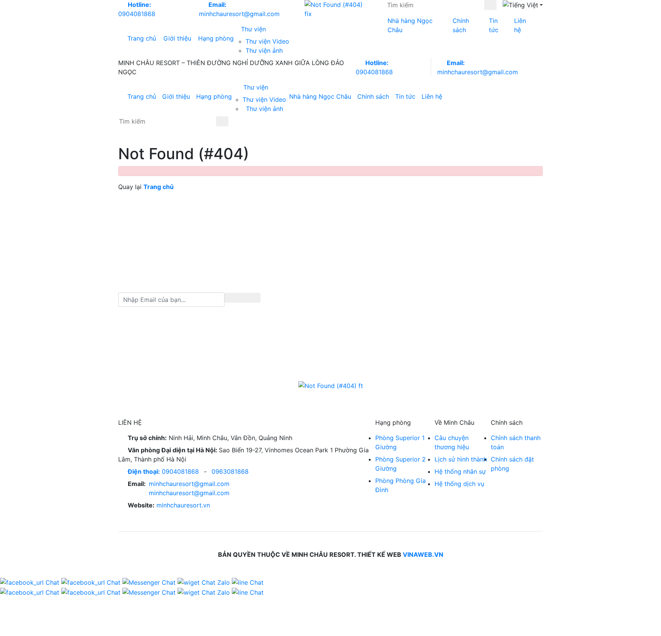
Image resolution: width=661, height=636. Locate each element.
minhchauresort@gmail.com (189, 484)
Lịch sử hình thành (461, 459)
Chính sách (461, 25)
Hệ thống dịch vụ (459, 484)
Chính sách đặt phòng (512, 463)
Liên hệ (520, 25)
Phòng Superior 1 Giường (400, 442)
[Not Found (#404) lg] (336, 9)
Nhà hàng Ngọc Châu (410, 25)
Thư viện (254, 29)
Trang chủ (141, 38)
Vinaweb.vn (423, 554)
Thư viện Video (267, 41)
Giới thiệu (177, 38)
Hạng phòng (216, 38)
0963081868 (230, 471)
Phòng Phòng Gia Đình (400, 485)
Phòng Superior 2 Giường (400, 463)
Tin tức (493, 25)
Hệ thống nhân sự (460, 471)
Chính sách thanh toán (516, 442)
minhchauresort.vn (183, 505)
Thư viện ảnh (264, 50)
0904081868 (163, 471)
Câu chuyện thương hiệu (452, 442)
